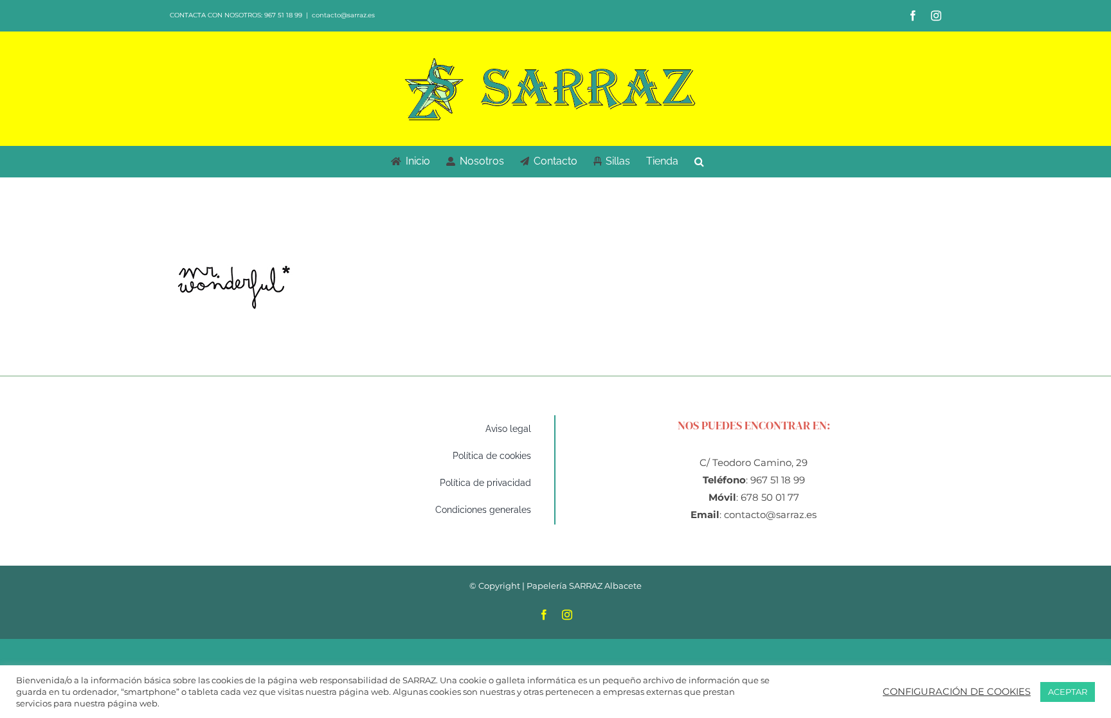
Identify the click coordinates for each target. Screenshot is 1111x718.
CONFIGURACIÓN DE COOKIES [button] (957, 691)
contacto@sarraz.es (343, 15)
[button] (699, 161)
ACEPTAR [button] (1067, 692)
